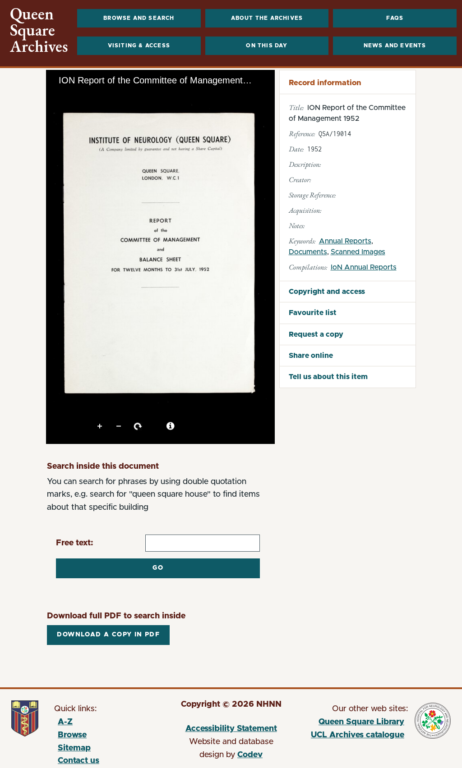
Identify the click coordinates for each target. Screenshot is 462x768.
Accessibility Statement (231, 729)
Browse (72, 735)
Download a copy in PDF (108, 634)
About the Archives (267, 18)
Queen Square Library (353, 723)
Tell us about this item (328, 376)
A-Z (65, 722)
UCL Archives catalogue (353, 736)
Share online (311, 355)
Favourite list (313, 312)
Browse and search (138, 18)
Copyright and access (327, 291)
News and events (395, 45)
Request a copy (316, 334)
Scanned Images (358, 252)
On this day (266, 45)
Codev (250, 755)
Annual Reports (345, 241)
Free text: (74, 543)
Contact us (78, 761)
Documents (308, 252)
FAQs (395, 18)
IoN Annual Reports (364, 267)
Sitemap (74, 748)
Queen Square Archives (39, 30)
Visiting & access (139, 45)
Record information (325, 83)
